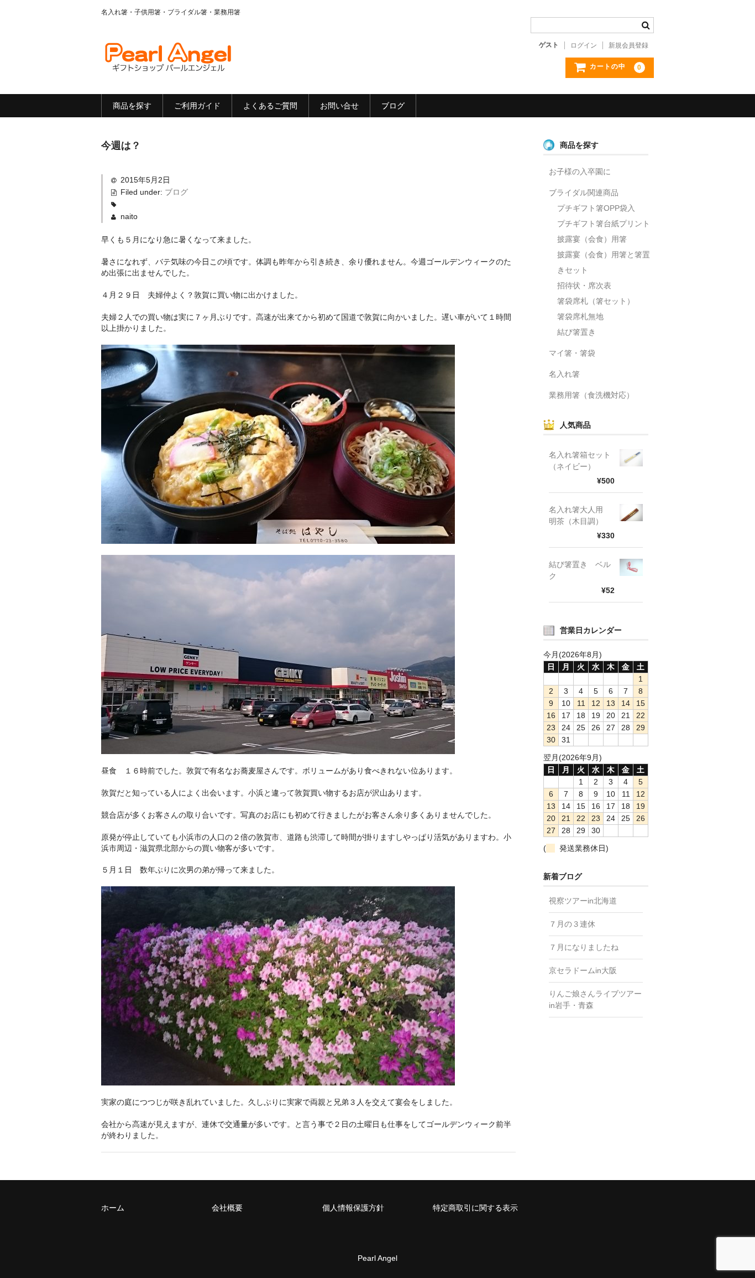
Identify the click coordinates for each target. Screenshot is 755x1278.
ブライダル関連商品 (583, 192)
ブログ (393, 105)
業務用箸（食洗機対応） (591, 395)
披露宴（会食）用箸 (592, 239)
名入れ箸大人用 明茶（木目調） (580, 515)
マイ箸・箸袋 (572, 353)
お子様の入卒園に (580, 171)
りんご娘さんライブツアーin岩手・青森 (595, 999)
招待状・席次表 (584, 285)
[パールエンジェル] (167, 63)
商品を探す (132, 105)
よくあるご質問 (270, 105)
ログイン (583, 45)
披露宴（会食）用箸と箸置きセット (603, 262)
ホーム (112, 1207)
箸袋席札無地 (580, 316)
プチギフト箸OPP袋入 (596, 208)
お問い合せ (339, 105)
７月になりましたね (583, 947)
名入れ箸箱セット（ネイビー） (580, 460)
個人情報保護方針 (353, 1207)
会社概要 (227, 1207)
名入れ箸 (564, 374)
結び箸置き (576, 332)
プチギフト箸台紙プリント (603, 223)
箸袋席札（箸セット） (596, 301)
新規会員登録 (628, 45)
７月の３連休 (572, 923)
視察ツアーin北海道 (583, 900)
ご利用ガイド (197, 105)
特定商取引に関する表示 (475, 1207)
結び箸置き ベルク (580, 570)
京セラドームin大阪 (583, 970)
